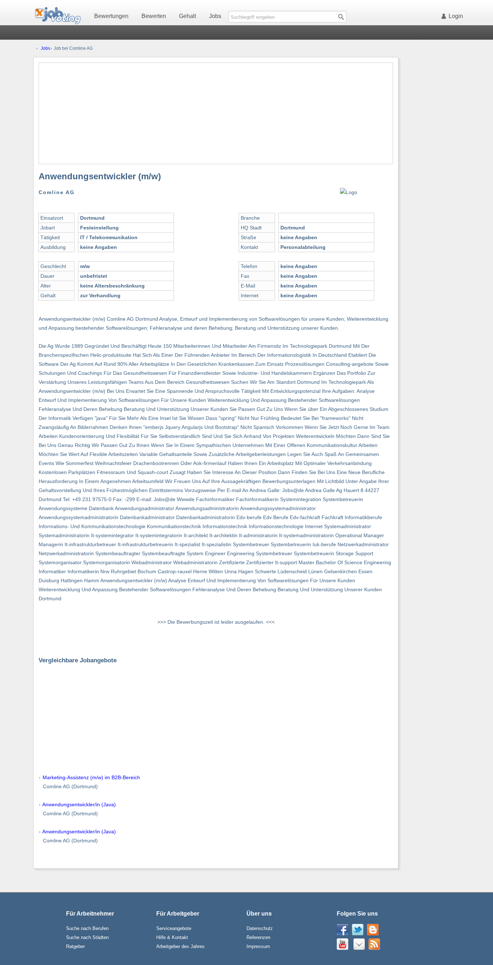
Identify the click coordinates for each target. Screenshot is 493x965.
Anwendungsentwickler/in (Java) (79, 804)
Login (456, 16)
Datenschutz (260, 928)
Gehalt (187, 16)
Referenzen (258, 937)
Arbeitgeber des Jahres (180, 946)
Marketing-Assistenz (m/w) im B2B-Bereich (91, 777)
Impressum (258, 946)
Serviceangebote (173, 928)
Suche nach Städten (87, 937)
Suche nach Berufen (87, 928)
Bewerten (153, 16)
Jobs (215, 16)
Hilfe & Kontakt (172, 937)
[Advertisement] (216, 113)
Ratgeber (75, 946)
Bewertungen (111, 16)
